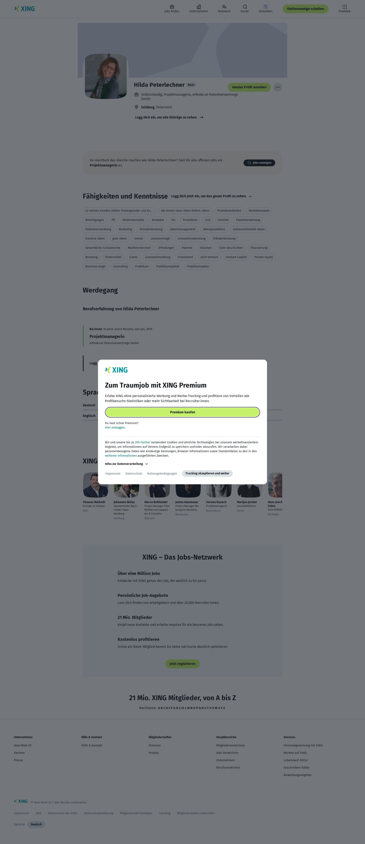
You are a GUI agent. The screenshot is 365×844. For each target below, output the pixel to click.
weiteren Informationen (121, 455)
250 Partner (142, 442)
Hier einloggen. (115, 427)
